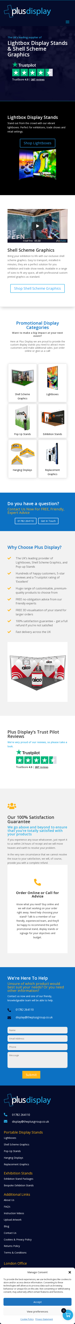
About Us (9, 1200)
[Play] (37, 226)
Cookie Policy (27, 1319)
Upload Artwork (12, 1219)
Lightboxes (10, 1137)
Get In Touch (48, 521)
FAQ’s (7, 1206)
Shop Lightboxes (37, 143)
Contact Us (10, 1233)
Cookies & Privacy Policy (18, 1239)
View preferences (37, 1311)
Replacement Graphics (16, 1164)
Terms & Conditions (15, 1252)
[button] (70, 1272)
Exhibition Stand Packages (18, 1178)
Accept (37, 1302)
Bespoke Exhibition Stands (19, 1185)
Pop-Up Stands (12, 1151)
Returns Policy (12, 1246)
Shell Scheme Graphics (16, 1144)
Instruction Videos (14, 1213)
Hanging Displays (13, 1157)
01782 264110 (26, 521)
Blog (6, 1226)
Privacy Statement (44, 1319)
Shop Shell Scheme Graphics (37, 288)
